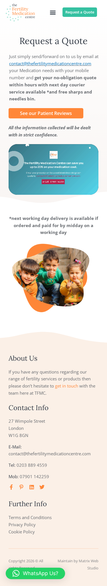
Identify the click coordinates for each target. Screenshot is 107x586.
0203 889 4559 (32, 465)
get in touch (66, 386)
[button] (53, 12)
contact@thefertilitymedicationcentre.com (50, 63)
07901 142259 (34, 476)
